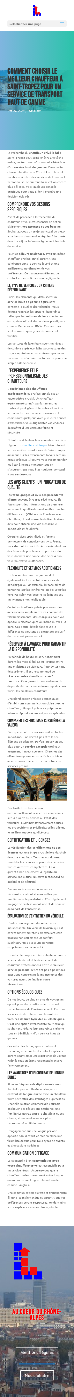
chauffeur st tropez (34, 445)
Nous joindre (37, 1375)
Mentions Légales (37, 1352)
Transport (33, 110)
